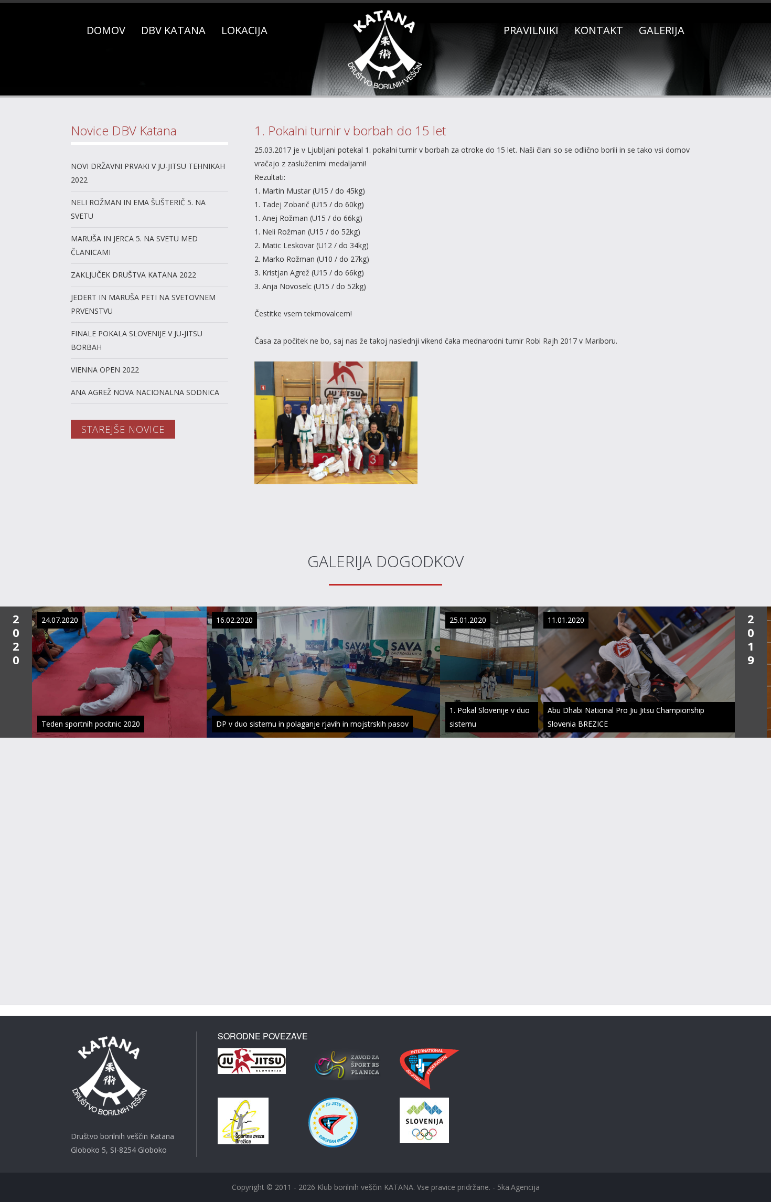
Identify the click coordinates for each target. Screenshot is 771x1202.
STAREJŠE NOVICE (123, 429)
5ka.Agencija (518, 1187)
